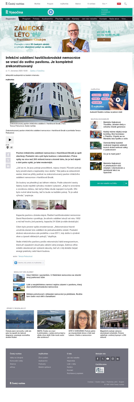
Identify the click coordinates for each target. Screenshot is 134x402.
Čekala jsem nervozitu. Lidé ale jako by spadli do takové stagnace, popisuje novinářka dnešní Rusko (18, 334)
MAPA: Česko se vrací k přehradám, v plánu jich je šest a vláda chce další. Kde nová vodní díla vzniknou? (51, 334)
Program (50, 4)
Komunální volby (16, 361)
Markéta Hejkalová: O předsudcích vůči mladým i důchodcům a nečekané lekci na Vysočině (114, 168)
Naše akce (114, 19)
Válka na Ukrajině (16, 358)
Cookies (90, 382)
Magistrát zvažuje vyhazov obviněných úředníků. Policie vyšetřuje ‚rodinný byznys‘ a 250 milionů (113, 334)
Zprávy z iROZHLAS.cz (16, 308)
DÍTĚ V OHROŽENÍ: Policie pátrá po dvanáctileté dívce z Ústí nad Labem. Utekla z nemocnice (82, 333)
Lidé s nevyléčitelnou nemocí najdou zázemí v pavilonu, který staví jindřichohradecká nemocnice (54, 285)
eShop (12, 367)
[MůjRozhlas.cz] (10, 80)
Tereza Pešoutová (17, 126)
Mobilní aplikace (45, 367)
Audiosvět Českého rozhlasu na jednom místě (106, 112)
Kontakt (103, 19)
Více (125, 19)
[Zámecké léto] (67, 36)
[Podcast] (8, 147)
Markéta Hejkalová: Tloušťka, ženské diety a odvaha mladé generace (114, 124)
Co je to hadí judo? (112, 154)
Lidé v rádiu (71, 364)
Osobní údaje (100, 382)
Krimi (105, 95)
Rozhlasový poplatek (75, 373)
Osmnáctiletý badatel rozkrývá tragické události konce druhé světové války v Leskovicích (115, 146)
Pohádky (95, 99)
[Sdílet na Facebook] (8, 154)
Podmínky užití (112, 382)
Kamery (104, 14)
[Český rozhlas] (15, 4)
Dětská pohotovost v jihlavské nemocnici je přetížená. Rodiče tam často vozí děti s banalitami (54, 295)
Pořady (36, 19)
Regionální (11, 19)
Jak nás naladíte (89, 19)
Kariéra (69, 367)
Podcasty (42, 364)
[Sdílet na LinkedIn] (8, 166)
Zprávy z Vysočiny (37, 71)
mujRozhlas (64, 4)
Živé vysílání (96, 102)
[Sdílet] (11, 147)
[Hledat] (125, 4)
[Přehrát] (10, 140)
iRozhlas (37, 4)
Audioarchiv (105, 12)
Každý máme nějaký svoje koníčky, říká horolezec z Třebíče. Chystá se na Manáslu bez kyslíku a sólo (115, 135)
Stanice (78, 4)
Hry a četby (96, 95)
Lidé (68, 19)
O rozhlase (91, 4)
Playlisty (59, 19)
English (121, 382)
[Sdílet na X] (8, 160)
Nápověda (71, 361)
